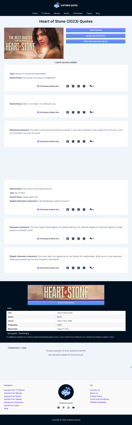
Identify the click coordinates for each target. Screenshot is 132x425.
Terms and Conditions (99, 399)
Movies (57, 13)
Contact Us (95, 390)
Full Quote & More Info (49, 86)
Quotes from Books (12, 396)
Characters (78, 13)
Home (35, 13)
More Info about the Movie (95, 41)
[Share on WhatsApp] (84, 86)
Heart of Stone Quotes (66, 303)
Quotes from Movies (13, 393)
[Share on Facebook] (67, 86)
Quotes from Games (13, 399)
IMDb (112, 337)
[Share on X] (73, 86)
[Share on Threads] (78, 86)
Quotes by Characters (96, 36)
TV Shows (45, 13)
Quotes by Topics (11, 405)
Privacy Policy (96, 396)
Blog (98, 13)
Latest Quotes (95, 30)
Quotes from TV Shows (14, 390)
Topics (89, 13)
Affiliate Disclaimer (98, 402)
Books (66, 13)
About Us (94, 393)
